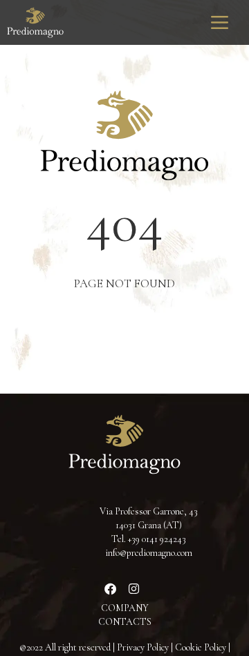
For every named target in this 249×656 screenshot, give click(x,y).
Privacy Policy (143, 647)
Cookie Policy (200, 647)
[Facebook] (110, 588)
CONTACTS (124, 622)
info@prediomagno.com (148, 553)
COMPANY (125, 608)
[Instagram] (134, 588)
